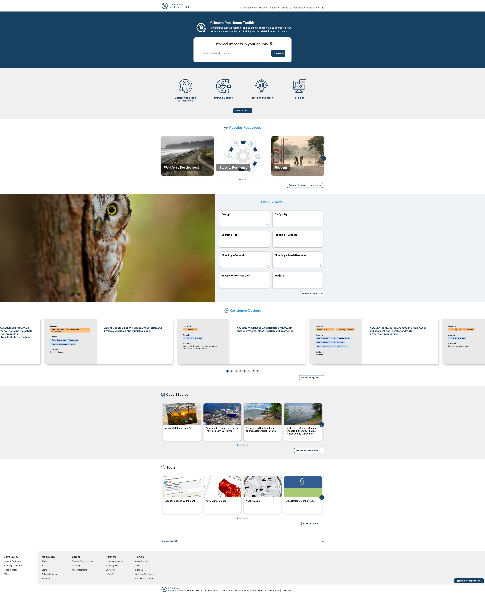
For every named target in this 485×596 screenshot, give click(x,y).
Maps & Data (10, 570)
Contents (312, 7)
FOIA (223, 590)
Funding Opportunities (82, 561)
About (44, 561)
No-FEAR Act (258, 590)
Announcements (79, 570)
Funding (273, 7)
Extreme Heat (190, 330)
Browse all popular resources (303, 185)
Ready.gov (273, 590)
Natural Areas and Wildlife (63, 344)
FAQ (43, 565)
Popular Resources (144, 578)
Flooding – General (345, 330)
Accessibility (210, 590)
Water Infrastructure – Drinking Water (333, 338)
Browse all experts (311, 293)
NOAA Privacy (194, 590)
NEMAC (109, 574)
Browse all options (310, 377)
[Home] (176, 6)
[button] (323, 158)
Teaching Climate (12, 565)
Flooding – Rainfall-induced (461, 330)
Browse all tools (311, 523)
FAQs (6, 574)
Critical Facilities (457, 338)
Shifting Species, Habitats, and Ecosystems (65, 330)
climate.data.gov (113, 561)
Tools (262, 7)
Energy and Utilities (193, 338)
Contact (45, 570)
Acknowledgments (50, 574)
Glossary (76, 565)
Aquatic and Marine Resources (65, 340)
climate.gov (111, 565)
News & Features (12, 561)
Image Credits (169, 541)
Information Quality (238, 590)
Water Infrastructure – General (330, 342)
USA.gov (110, 570)
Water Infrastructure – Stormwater (332, 347)
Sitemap (46, 578)
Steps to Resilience (292, 7)
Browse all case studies (308, 450)
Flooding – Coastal (325, 330)
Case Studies (247, 7)
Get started (241, 110)
